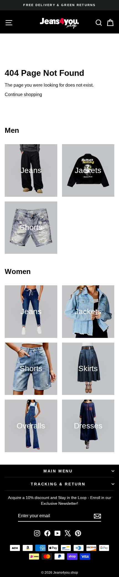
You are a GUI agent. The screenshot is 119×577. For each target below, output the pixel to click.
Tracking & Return (58, 484)
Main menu (58, 471)
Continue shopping (23, 94)
